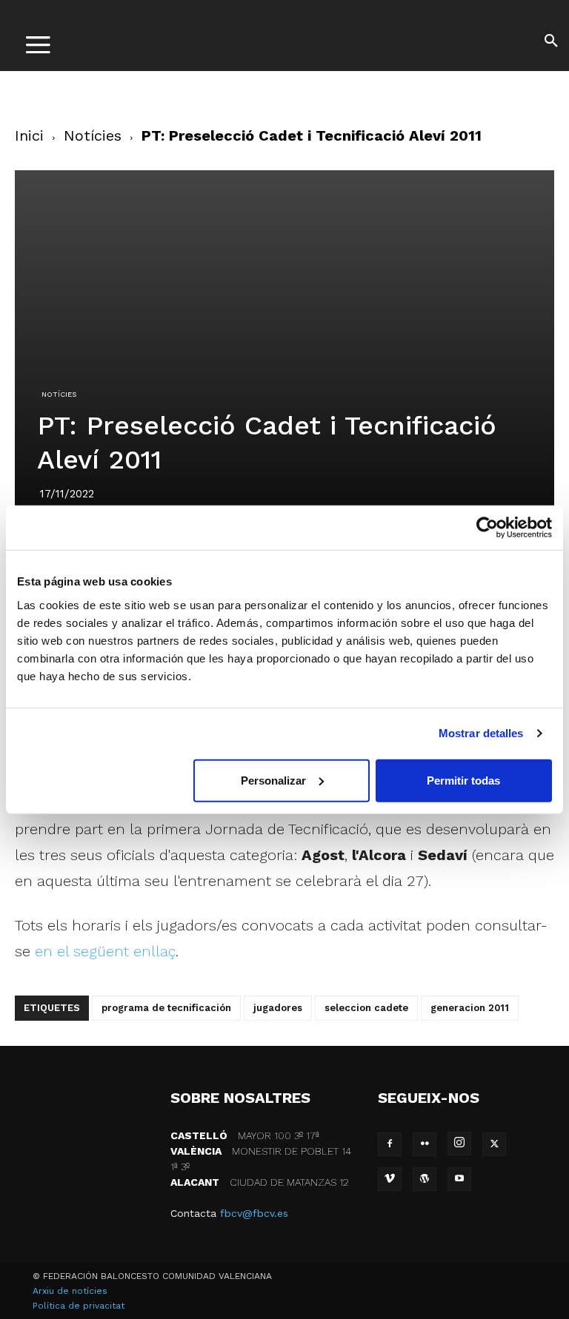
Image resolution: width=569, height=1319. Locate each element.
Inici (29, 135)
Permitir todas (463, 779)
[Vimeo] (390, 1179)
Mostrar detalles (481, 733)
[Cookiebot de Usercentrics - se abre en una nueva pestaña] (487, 528)
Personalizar (273, 779)
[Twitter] (494, 1144)
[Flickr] (424, 1144)
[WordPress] (424, 1179)
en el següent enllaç (105, 951)
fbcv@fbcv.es (254, 1213)
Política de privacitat (78, 1305)
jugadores (277, 1007)
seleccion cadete (366, 1007)
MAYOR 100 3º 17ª (244, 1135)
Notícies (93, 135)
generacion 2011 (469, 1007)
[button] (551, 43)
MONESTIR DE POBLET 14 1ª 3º (260, 1158)
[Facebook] (390, 1144)
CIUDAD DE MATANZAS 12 (259, 1182)
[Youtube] (459, 1179)
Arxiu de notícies (70, 1291)
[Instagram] (459, 1143)
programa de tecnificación (166, 1007)
